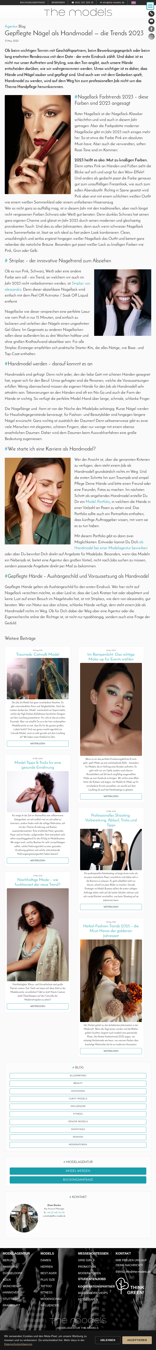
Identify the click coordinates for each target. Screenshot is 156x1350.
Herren (47, 1266)
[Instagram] (151, 37)
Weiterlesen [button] (37, 744)
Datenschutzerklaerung (18, 1344)
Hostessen (78, 1091)
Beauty (78, 1083)
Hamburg (10, 1266)
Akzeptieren (137, 1340)
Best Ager (49, 1273)
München (10, 1286)
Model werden (78, 1171)
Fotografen (88, 1299)
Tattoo (46, 1286)
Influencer (78, 1106)
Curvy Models (78, 1099)
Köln (7, 1279)
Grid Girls (86, 1260)
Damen (46, 1260)
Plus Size (48, 1279)
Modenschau (51, 1298)
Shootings (78, 1129)
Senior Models (78, 1122)
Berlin (8, 1260)
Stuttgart (11, 1298)
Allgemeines (78, 1076)
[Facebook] (151, 30)
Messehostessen (93, 1253)
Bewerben (58, 2)
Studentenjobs (92, 1279)
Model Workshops (93, 1293)
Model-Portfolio (98, 502)
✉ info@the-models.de (112, 2)
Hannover (11, 1292)
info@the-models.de (138, 1271)
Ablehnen (107, 1340)
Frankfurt (11, 1305)
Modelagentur (16, 1253)
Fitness (78, 1114)
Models (47, 1253)
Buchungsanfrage (32, 2)
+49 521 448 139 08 (55, 1212)
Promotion (87, 1266)
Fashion (78, 1137)
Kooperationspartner (96, 1286)
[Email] (151, 21)
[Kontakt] (151, 14)
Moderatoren (78, 1145)
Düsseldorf (12, 1273)
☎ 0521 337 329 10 (82, 2)
